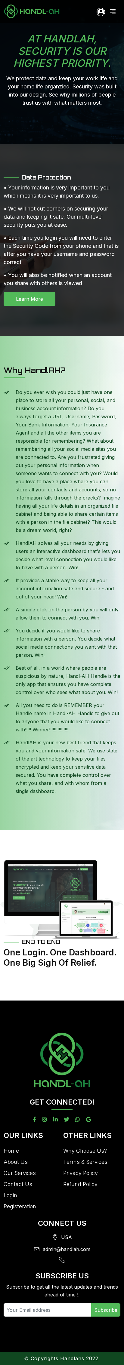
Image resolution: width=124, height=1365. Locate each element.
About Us (16, 1162)
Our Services (20, 1173)
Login (10, 1195)
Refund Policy (80, 1184)
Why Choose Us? (85, 1151)
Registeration (20, 1206)
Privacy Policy (80, 1173)
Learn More (29, 299)
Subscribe (105, 1310)
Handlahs (72, 1358)
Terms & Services (85, 1162)
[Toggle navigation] (112, 11)
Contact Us (18, 1184)
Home (11, 1151)
